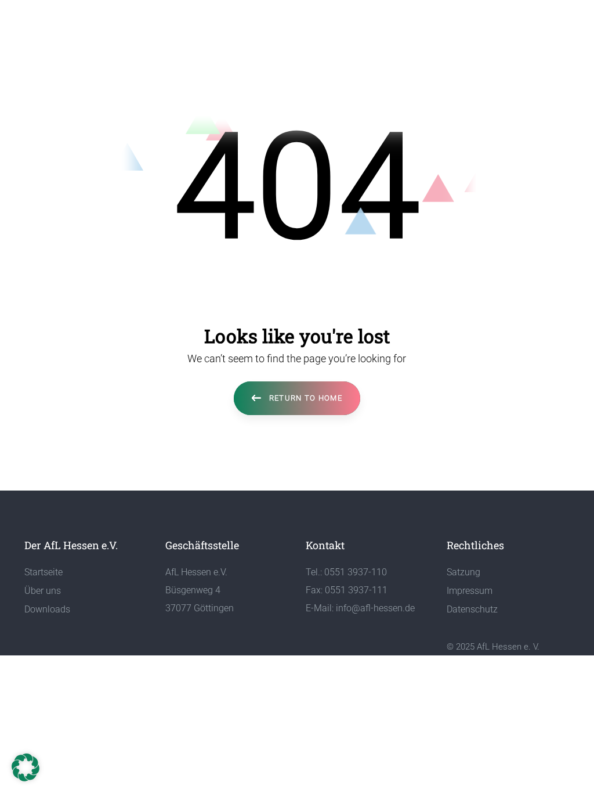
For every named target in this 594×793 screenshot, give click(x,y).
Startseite (43, 572)
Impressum (469, 590)
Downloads (47, 609)
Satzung (463, 572)
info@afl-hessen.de (375, 608)
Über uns (42, 590)
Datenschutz (472, 609)
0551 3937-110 (355, 572)
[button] (25, 767)
